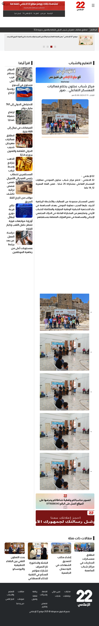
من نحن (43, 13)
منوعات (21, 599)
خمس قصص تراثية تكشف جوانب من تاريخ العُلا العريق (64, 30)
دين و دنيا (20, 603)
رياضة (34, 591)
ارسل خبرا (17, 13)
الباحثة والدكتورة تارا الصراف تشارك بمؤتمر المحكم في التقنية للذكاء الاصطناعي (38, 570)
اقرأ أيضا (24, 63)
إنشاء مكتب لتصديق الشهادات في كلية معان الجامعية (63, 565)
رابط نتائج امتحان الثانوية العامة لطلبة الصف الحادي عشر (52, 37)
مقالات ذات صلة (80, 538)
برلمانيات (67, 596)
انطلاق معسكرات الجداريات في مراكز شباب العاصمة (87, 562)
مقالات (21, 591)
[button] (55, 46)
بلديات (57, 596)
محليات (67, 591)
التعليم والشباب (80, 63)
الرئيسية (50, 13)
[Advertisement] (65, 156)
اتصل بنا (36, 13)
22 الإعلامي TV (27, 13)
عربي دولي (56, 591)
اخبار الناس (10, 599)
